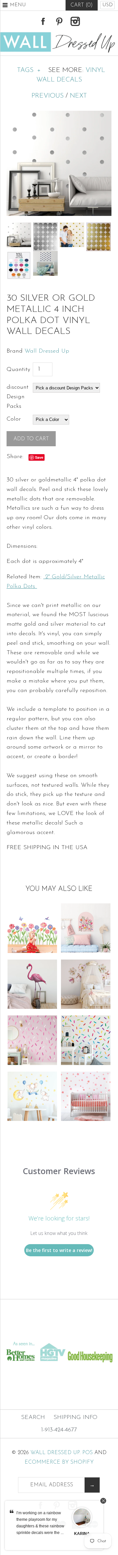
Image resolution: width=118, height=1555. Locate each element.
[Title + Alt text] (59, 1333)
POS (87, 1452)
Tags (29, 70)
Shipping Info (75, 1418)
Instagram (75, 21)
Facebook (43, 21)
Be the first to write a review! (59, 1250)
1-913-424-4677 (59, 1430)
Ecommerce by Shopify (59, 1462)
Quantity (18, 370)
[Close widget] (103, 1500)
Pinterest (59, 21)
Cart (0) (81, 5)
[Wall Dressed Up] (59, 35)
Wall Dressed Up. (55, 1452)
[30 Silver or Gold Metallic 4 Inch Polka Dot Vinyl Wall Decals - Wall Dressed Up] (59, 115)
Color (14, 419)
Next (78, 96)
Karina (82, 1533)
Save (39, 457)
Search (33, 1418)
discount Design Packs (18, 396)
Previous (47, 96)
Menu (18, 5)
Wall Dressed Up (47, 351)
